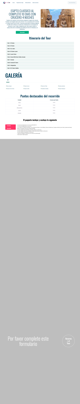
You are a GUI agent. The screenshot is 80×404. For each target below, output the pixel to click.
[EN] (1, 180)
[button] (42, 18)
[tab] (40, 43)
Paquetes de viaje (20, 2)
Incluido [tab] (9, 125)
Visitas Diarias (28, 2)
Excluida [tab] (9, 128)
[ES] (1, 182)
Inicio (14, 2)
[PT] (1, 183)
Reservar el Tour (68, 341)
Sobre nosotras (35, 2)
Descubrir (22, 32)
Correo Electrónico (72, 2)
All (7, 80)
